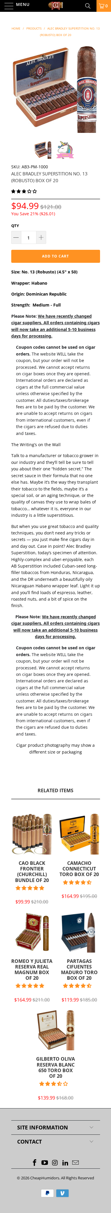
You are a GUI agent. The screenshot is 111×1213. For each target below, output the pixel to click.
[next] (94, 88)
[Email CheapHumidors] (75, 1162)
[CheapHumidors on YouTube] (45, 1162)
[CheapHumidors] (55, 6)
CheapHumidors (44, 1178)
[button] (24, 191)
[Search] (90, 6)
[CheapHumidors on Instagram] (55, 1162)
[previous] (17, 88)
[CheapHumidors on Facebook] (34, 1162)
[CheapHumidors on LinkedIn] (65, 1162)
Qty (15, 225)
